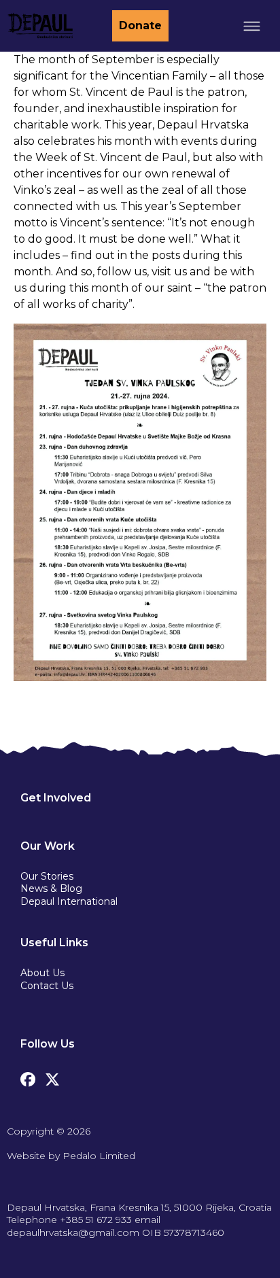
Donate (140, 25)
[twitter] (52, 1076)
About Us (42, 973)
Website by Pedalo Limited (71, 1156)
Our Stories (46, 876)
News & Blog (51, 888)
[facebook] (27, 1076)
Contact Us (46, 986)
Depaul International (69, 901)
